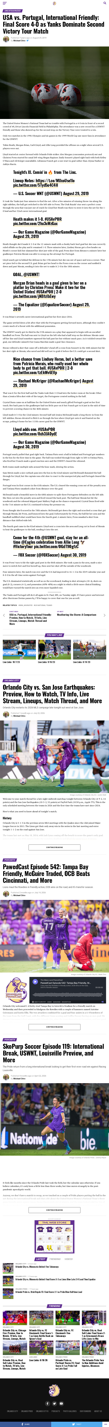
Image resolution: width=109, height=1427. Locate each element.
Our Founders (85, 1411)
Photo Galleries (70, 1411)
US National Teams (43, 605)
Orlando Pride (27, 1411)
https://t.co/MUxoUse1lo (55, 180)
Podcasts (56, 1411)
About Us (98, 1411)
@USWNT (30, 274)
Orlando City (12, 1411)
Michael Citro (19, 41)
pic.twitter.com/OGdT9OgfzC (56, 546)
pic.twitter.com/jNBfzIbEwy (34, 296)
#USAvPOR (53, 219)
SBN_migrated (26, 605)
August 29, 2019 (76, 193)
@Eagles (28, 542)
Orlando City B (42, 1411)
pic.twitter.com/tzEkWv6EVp (35, 372)
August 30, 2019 (26, 447)
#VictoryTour (23, 546)
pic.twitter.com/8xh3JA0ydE (35, 434)
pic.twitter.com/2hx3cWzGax (35, 223)
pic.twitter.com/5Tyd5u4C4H (35, 185)
